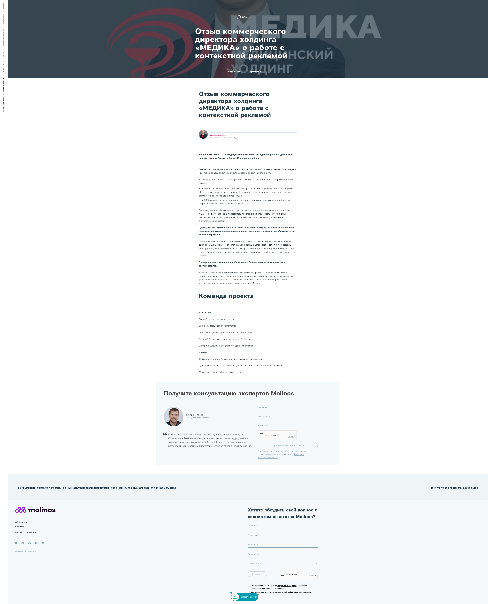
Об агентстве (21, 522)
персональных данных (287, 586)
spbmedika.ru (255, 72)
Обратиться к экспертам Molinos (287, 445)
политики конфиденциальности (270, 588)
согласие (262, 592)
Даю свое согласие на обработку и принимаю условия (279, 587)
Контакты (19, 526)
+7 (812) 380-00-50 (26, 532)
